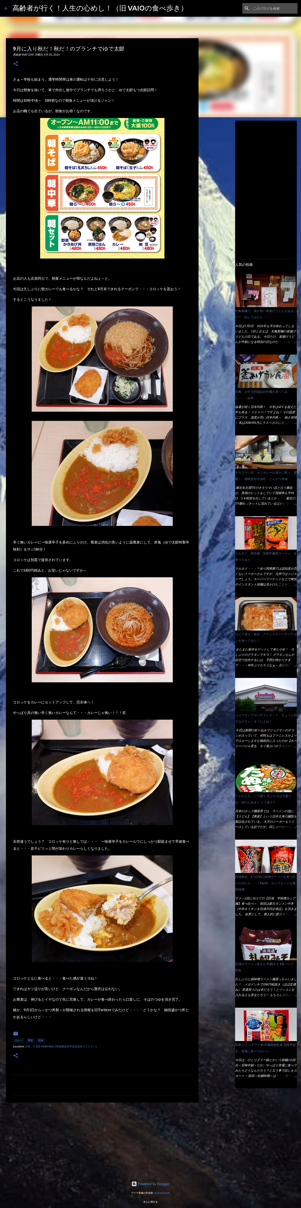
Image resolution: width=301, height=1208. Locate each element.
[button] (15, 64)
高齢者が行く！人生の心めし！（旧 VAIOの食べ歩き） (100, 8)
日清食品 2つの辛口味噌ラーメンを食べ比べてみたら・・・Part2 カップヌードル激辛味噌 (265, 883)
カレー (19, 1040)
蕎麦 (30, 1040)
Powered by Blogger (153, 1184)
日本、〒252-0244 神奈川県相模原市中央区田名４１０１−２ (61, 1046)
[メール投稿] (15, 1035)
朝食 (40, 1040)
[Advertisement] (102, 1140)
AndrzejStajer (162, 1193)
